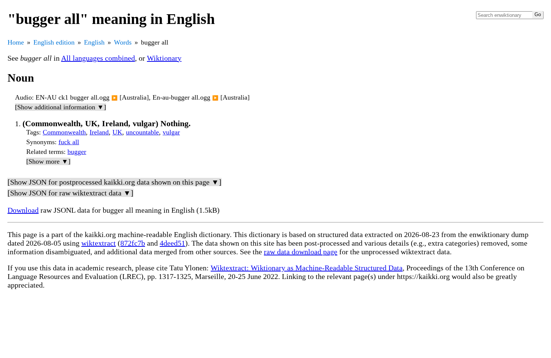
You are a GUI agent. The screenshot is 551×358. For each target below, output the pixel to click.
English (94, 42)
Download (23, 210)
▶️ (114, 98)
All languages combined (98, 58)
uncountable (142, 132)
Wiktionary (164, 58)
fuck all (68, 142)
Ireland (99, 132)
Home (15, 42)
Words (123, 42)
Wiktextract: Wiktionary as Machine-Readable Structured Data (307, 268)
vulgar (171, 132)
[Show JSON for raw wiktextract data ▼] (70, 193)
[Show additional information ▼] (60, 107)
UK (117, 132)
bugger (76, 151)
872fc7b (132, 243)
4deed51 (172, 243)
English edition (54, 42)
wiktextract (98, 243)
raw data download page (300, 252)
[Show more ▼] (48, 161)
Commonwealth (64, 132)
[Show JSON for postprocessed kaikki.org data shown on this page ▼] (114, 182)
